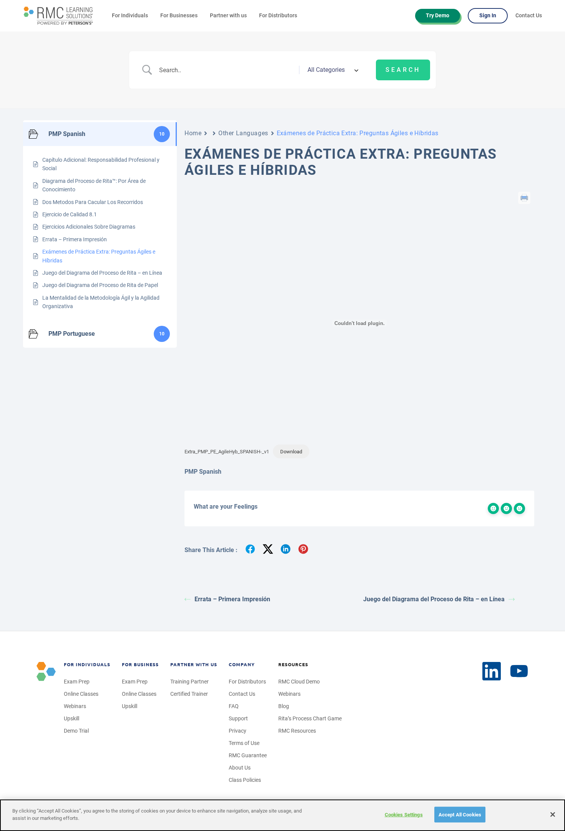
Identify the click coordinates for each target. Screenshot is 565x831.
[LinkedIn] (491, 671)
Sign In (487, 15)
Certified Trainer (189, 694)
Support (238, 718)
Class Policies (245, 780)
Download (291, 451)
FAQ (234, 706)
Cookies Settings (404, 815)
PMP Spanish (202, 471)
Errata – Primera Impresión (232, 599)
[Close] (552, 814)
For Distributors (278, 15)
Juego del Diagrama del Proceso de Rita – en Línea (434, 599)
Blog (283, 706)
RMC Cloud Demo (299, 681)
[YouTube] (519, 671)
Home (192, 133)
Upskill (71, 718)
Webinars (75, 706)
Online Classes (81, 694)
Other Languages (243, 133)
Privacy (237, 731)
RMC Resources (297, 731)
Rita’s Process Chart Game (310, 718)
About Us (240, 768)
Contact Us (528, 15)
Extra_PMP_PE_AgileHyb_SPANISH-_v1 (226, 451)
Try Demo (437, 15)
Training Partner (189, 681)
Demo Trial (76, 731)
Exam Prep (77, 681)
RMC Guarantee (248, 755)
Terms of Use (244, 743)
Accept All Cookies (460, 815)
